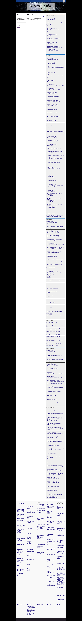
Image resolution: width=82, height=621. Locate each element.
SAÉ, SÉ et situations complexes (50, 49)
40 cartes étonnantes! (49, 508)
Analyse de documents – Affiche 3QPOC (52, 231)
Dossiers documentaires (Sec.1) (51, 81)
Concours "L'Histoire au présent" (61, 521)
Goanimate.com (19, 565)
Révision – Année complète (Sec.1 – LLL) (52, 105)
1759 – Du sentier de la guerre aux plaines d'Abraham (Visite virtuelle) (20, 506)
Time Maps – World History (50, 572)
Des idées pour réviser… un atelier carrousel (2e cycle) (54, 449)
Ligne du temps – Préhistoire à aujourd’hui (52, 92)
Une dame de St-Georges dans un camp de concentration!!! (55, 402)
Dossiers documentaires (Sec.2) (51, 84)
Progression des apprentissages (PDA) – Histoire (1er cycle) (55, 66)
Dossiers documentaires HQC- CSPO (52, 137)
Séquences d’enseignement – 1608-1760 (53, 171)
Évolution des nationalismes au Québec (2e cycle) (53, 380)
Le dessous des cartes (49, 549)
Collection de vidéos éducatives (21, 538)
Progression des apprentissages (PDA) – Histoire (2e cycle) (55, 359)
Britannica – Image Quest (50, 517)
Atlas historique (49, 513)
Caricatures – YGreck (49, 520)
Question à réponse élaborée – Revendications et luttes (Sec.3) (55, 394)
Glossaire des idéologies (50, 386)
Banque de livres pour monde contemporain (53, 235)
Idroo (17, 575)
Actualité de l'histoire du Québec (21, 511)
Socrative (28, 555)
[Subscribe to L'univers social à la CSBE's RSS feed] (17, 0)
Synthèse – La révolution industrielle (52, 112)
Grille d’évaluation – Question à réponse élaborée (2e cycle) (55, 387)
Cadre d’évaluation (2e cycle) (51, 351)
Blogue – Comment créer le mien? (41, 504)
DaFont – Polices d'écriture (20, 544)
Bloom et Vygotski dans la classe (21, 525)
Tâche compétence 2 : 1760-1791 (52, 180)
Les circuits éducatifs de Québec (61, 553)
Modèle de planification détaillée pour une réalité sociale (54, 130)
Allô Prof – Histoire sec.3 (20, 515)
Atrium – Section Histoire (20, 520)
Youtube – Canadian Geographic (51, 585)
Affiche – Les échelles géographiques (52, 28)
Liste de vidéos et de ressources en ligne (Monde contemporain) (55, 247)
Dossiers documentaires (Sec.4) (51, 453)
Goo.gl (17, 566)
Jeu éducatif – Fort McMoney (60, 542)
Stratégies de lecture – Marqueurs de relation (53, 46)
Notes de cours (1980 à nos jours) (52, 206)
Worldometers (28, 564)
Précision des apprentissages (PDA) (52, 310)
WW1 (27, 565)
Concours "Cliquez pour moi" (60, 513)
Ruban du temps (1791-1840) (52, 184)
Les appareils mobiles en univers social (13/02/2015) (53, 336)
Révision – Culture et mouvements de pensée (53, 486)
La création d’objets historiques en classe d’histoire (54, 89)
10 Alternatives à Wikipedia (20, 503)
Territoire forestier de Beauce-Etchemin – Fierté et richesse (55, 47)
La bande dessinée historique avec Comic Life (53, 141)
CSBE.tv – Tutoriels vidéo (20, 543)
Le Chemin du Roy (59, 550)
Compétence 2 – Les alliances (52, 157)
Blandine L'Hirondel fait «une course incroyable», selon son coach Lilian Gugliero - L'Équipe (61, 568)
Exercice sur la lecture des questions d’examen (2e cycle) (54, 383)
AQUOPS (58, 506)
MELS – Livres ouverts (29, 523)
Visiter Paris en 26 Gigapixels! (50, 581)
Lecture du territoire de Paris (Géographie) (52, 50)
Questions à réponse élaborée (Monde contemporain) (54, 251)
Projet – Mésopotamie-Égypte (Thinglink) (52, 97)
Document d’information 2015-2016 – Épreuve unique (54, 355)
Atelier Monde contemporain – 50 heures (51, 279)
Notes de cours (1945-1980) (52, 200)
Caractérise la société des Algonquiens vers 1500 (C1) (55, 151)
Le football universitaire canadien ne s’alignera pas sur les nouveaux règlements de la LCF (31, 610)
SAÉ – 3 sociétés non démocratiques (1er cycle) (53, 116)
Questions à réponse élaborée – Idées (52, 42)
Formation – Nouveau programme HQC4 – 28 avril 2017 (53, 343)
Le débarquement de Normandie (51, 548)
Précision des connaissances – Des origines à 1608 (54, 148)
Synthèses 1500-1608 (51, 165)
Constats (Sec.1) (49, 77)
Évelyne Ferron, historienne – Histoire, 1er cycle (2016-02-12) (54, 340)
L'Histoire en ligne (29, 511)
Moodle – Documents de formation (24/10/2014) (53, 334)
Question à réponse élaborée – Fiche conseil (53, 478)
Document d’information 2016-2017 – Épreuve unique (54, 417)
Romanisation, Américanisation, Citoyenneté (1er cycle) (54, 115)
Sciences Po (48, 571)
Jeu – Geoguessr (59, 534)
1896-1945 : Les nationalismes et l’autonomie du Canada (54, 193)
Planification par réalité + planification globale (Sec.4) (54, 423)
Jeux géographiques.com (60, 547)
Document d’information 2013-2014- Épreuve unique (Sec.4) (55, 413)
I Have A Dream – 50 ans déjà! (51, 88)
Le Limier (28, 515)
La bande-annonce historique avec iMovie (52, 140)
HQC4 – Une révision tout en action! (52, 144)
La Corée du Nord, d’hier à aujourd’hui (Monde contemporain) (55, 244)
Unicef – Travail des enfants (30, 559)
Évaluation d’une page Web (51, 295)
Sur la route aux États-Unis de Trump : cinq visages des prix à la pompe (31, 607)
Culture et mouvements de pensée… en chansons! (53, 445)
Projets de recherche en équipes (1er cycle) (53, 96)
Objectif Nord (48, 559)
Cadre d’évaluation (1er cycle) (51, 58)
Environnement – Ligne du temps (51, 240)
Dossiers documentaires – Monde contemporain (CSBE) (54, 239)
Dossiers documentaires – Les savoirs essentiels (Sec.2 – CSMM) (55, 85)
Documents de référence (49, 57)
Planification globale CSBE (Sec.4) (51, 424)
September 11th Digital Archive (31, 551)
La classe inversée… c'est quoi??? (31, 512)
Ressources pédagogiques (49, 24)
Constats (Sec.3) (49, 372)
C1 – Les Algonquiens (51, 152)
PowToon (48, 566)
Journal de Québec (60, 587)
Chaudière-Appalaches (61, 563)
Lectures (48, 296)
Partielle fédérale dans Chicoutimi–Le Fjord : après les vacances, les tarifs (31, 614)
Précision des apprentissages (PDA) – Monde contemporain (55, 226)
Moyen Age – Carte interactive (51, 554)
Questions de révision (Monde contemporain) (53, 252)
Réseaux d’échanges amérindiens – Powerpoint (54, 162)
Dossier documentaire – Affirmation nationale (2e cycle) (54, 377)
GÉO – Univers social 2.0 (40, 517)
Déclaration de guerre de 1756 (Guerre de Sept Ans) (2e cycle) (55, 373)
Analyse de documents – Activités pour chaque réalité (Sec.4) (55, 433)
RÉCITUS (48, 292)
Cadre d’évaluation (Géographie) (51, 18)
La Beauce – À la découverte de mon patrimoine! (53, 38)
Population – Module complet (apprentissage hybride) (54, 248)
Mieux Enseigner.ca (29, 527)
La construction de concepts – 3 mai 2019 (52, 345)
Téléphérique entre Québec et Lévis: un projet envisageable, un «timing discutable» (61, 593)
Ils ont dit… (28, 503)
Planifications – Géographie (50, 19)
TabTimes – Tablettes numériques (31, 558)
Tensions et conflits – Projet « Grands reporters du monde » (55, 264)
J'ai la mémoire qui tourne (30, 506)
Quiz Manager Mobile (29, 538)
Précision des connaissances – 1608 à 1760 (54, 168)
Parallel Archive (29, 533)
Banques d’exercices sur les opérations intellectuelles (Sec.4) (55, 440)
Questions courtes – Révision (51, 477)
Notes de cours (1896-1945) (52, 194)
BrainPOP (48, 516)
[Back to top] (80, 619)
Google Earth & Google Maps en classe (52, 35)
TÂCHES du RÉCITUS (50, 145)
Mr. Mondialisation (29, 528)
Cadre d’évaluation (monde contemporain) (52, 222)
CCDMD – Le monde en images (51, 529)
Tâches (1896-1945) (50, 195)
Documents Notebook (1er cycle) (51, 80)
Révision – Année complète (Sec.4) (51, 485)
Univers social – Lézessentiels (40, 552)
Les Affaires (49, 604)
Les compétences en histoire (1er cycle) (52, 59)
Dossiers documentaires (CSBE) (51, 136)
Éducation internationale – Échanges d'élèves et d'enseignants (20, 555)
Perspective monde (29, 534)
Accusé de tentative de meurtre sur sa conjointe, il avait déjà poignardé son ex (61, 590)
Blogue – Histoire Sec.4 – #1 (40, 505)
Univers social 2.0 (39, 553)
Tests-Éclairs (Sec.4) (49, 493)
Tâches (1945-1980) (50, 201)
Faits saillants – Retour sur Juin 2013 (52, 420)
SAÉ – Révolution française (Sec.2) (51, 120)
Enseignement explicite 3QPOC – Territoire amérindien (55, 158)
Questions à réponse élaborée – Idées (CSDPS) (53, 101)
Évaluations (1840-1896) (51, 191)
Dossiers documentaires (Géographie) (52, 34)
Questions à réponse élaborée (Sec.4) (52, 481)
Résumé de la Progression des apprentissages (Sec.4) (54, 427)
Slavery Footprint (29, 554)
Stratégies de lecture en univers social (52, 109)
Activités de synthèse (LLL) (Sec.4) (51, 432)
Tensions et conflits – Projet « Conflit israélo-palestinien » (54, 263)
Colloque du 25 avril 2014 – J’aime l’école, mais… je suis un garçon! (55, 328)
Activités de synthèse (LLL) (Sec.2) (51, 72)
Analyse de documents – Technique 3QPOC (53, 232)
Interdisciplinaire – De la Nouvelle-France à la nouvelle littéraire (55, 390)
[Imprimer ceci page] (43, 16)
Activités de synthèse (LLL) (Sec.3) (51, 364)
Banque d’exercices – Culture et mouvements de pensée (54, 441)
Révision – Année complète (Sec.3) (51, 395)
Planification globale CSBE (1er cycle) (52, 62)
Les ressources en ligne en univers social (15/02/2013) (53, 331)
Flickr (47, 536)
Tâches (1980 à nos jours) (51, 207)
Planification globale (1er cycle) (51, 63)
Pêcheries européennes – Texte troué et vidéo (54, 161)
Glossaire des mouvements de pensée (52, 469)
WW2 (27, 568)
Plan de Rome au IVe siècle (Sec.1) (51, 93)
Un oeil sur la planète (49, 577)
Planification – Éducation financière (52, 291)
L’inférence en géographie (50, 39)
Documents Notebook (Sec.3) (51, 376)
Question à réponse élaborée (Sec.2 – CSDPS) (53, 100)
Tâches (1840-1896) (50, 190)
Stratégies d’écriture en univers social (52, 43)
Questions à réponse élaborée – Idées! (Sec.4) (53, 482)
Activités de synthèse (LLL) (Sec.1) (51, 71)
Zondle (57, 561)
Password (18, 25)
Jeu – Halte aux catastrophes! (60, 535)
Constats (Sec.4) (49, 444)
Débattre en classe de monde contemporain (53, 236)
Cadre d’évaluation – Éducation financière (52, 288)
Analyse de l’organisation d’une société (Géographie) (54, 29)
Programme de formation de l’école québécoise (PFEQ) (54, 311)
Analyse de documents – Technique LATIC (52, 368)
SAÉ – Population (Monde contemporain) (52, 271)
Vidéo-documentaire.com (50, 580)
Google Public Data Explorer (20, 569)
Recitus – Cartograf (29, 541)
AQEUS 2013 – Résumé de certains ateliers (52, 322)
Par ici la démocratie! (59, 558)
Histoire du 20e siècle (49, 313)
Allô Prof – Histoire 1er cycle (20, 514)
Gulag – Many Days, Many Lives (21, 570)
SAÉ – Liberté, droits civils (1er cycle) (52, 119)
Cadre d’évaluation (49, 314)
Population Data (29, 537)
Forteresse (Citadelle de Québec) (61, 530)
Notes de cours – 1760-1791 (52, 176)
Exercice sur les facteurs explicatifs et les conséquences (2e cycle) (56, 466)
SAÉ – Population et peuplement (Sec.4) (52, 497)
